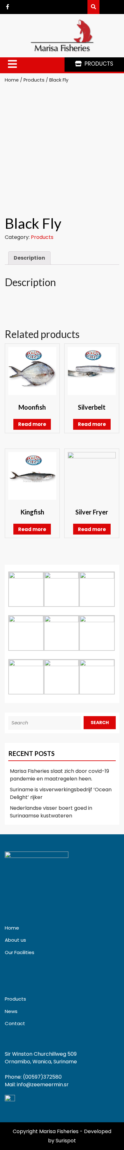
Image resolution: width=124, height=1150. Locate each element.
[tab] (12, 64)
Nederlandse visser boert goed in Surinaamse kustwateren (51, 811)
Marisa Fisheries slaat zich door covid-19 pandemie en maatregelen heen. (59, 774)
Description (29, 258)
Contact (15, 1023)
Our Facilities (19, 952)
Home (12, 80)
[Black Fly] (93, 7)
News (11, 1011)
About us (15, 940)
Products (34, 80)
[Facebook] (7, 7)
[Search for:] (46, 723)
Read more (32, 424)
